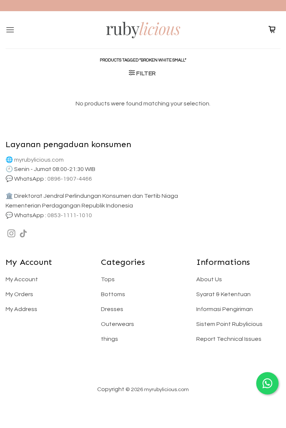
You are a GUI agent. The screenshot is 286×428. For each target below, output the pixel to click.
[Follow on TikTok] (23, 234)
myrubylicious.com (39, 160)
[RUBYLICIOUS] (143, 29)
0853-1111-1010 (69, 215)
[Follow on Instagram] (11, 234)
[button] (10, 29)
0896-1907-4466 (69, 179)
